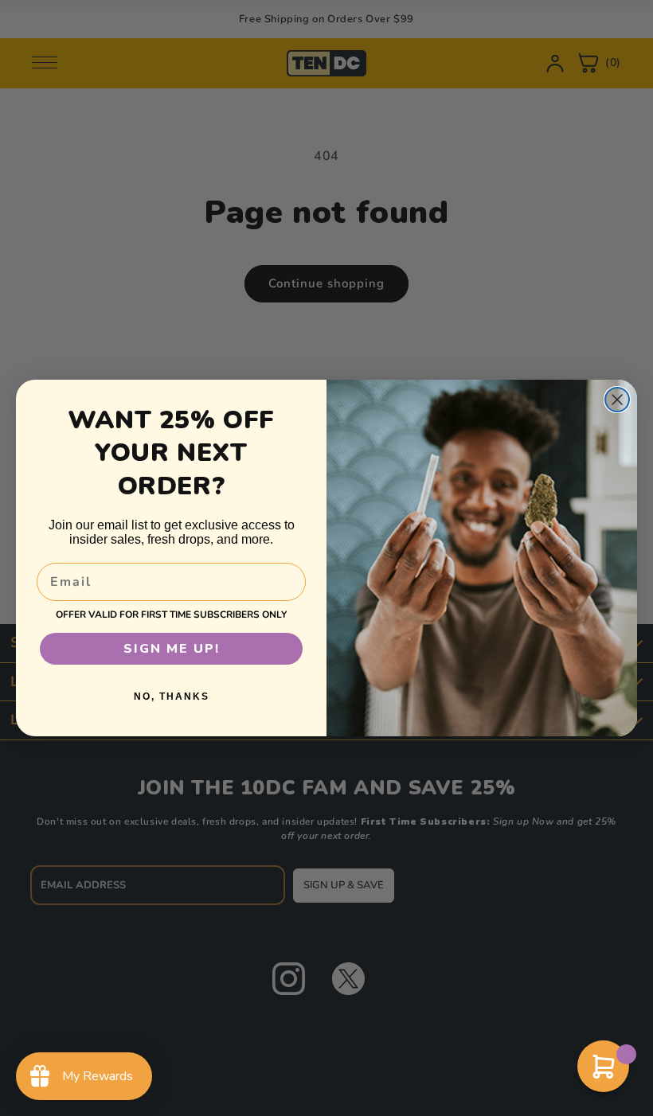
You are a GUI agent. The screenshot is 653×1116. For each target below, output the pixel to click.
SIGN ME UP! (171, 649)
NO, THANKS (171, 696)
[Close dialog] (617, 400)
